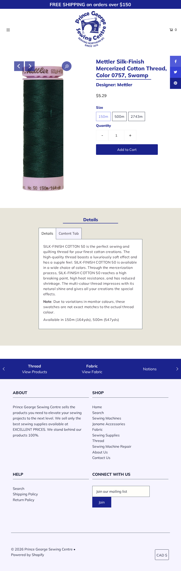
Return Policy (23, 500)
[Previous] (19, 66)
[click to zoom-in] (67, 66)
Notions (149, 369)
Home (97, 407)
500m (119, 116)
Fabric (97, 429)
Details (47, 233)
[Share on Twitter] (175, 72)
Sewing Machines (106, 418)
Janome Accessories (108, 424)
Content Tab (69, 233)
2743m (137, 116)
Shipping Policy (25, 494)
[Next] (30, 66)
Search (98, 412)
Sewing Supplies (106, 435)
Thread (98, 440)
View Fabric (92, 371)
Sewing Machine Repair (111, 446)
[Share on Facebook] (175, 61)
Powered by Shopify (27, 554)
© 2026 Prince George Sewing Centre (42, 549)
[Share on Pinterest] (175, 83)
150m (103, 116)
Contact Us (101, 457)
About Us (100, 452)
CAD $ (161, 555)
